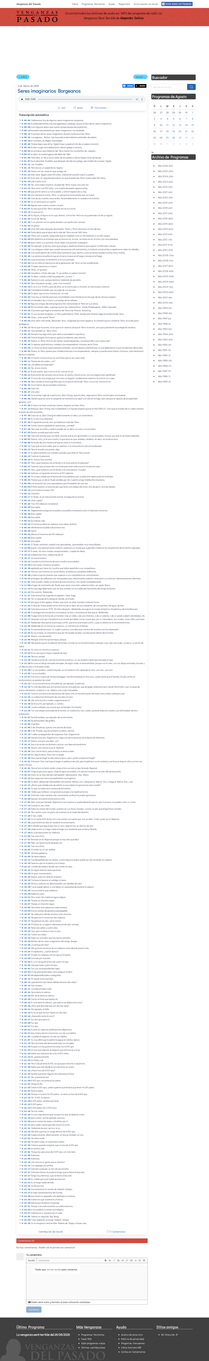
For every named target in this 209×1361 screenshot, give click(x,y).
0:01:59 (26, 198)
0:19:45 (26, 952)
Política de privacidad (132, 1338)
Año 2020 (165, 197)
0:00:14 (26, 131)
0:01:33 (26, 181)
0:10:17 (26, 551)
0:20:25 (26, 992)
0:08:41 (26, 473)
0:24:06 (26, 1220)
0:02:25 (26, 219)
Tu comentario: (34, 1254)
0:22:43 (26, 1132)
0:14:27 (26, 694)
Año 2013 (165, 234)
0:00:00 (26, 120)
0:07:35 (26, 419)
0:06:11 (26, 361)
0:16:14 (26, 775)
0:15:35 (26, 748)
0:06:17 (26, 372)
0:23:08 (26, 1155)
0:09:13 (26, 490)
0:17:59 (26, 843)
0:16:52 (26, 795)
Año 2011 (165, 244)
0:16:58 (26, 799)
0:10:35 (26, 565)
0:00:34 (26, 141)
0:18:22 (26, 867)
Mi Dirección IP (169, 1334)
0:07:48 (26, 429)
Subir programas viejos (93, 1343)
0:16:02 (26, 768)
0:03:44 (26, 263)
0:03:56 (26, 273)
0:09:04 (26, 487)
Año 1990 (164, 355)
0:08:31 (26, 467)
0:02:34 (26, 226)
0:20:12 (26, 979)
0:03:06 (26, 243)
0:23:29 (26, 1179)
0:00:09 (26, 127)
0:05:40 (26, 345)
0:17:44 (26, 829)
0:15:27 (26, 741)
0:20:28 (26, 996)
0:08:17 (26, 453)
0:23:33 (26, 1186)
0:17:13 (26, 806)
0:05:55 (26, 351)
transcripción (100, 107)
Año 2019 (165, 202)
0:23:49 (26, 1203)
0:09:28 (26, 507)
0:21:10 (26, 1043)
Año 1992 (164, 344)
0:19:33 (26, 938)
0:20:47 (26, 1020)
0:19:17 (26, 921)
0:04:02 (26, 277)
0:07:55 (26, 436)
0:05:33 (26, 341)
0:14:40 (26, 707)
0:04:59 (26, 317)
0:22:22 (26, 1104)
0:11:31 (26, 599)
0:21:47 (26, 1077)
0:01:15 (26, 168)
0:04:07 (26, 283)
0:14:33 (26, 697)
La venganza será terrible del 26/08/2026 (43, 1335)
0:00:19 (26, 134)
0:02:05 (26, 205)
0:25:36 (26, 1223)
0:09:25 (26, 504)
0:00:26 (26, 137)
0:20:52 (26, 1030)
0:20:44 (26, 1016)
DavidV (59, 1231)
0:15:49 (26, 758)
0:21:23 (26, 1050)
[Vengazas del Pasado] (37, 21)
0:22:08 (26, 1094)
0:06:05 (26, 358)
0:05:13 (26, 328)
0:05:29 (26, 338)
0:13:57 (26, 677)
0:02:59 (26, 239)
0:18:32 (26, 880)
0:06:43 (26, 385)
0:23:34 (26, 1189)
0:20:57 (26, 1033)
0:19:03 (26, 911)
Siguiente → (140, 77)
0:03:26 (26, 253)
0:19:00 (26, 908)
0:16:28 (26, 782)
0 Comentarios (117, 1231)
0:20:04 (26, 972)
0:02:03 (26, 202)
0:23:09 (26, 1159)
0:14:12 (26, 684)
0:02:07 (26, 209)
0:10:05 (26, 548)
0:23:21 (26, 1172)
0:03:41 (26, 260)
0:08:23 (26, 456)
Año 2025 (165, 171)
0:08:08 (26, 443)
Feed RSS (86, 1338)
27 (180, 137)
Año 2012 (165, 239)
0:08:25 (26, 460)
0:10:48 (26, 575)
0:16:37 (26, 785)
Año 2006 (166, 271)
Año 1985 (164, 381)
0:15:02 (26, 721)
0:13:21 (26, 650)
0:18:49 (26, 894)
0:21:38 (26, 1067)
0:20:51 (26, 1026)
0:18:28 (26, 877)
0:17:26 (26, 816)
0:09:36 (26, 514)
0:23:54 (26, 1210)
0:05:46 (26, 348)
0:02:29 (26, 222)
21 (186, 131)
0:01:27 (26, 178)
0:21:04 (26, 1037)
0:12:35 (26, 626)
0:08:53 (26, 480)
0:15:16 (26, 734)
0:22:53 (26, 1142)
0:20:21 (26, 989)
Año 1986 (164, 376)
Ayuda (112, 4)
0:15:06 (26, 727)
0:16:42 (26, 789)
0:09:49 (26, 531)
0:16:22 (26, 778)
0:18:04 (26, 850)
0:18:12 (26, 860)
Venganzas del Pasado (28, 4)
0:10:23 (26, 555)
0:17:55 (26, 836)
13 (180, 125)
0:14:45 (26, 711)
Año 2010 (165, 250)
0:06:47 (26, 392)
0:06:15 (26, 368)
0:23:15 (26, 1166)
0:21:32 (26, 1057)
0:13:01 (26, 636)
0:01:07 (26, 161)
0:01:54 (26, 195)
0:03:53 (26, 270)
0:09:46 (26, 528)
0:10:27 (26, 558)
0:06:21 (26, 375)
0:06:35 (26, 382)
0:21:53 (26, 1088)
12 (173, 125)
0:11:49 (26, 609)
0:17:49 (26, 833)
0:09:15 (26, 494)
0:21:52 (26, 1084)
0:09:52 (26, 534)
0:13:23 (26, 653)
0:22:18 (26, 1098)
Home (75, 4)
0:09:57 (26, 541)
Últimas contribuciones (93, 1347)
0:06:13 (26, 365)
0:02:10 (26, 212)
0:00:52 (26, 151)
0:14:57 (26, 717)
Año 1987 (164, 371)
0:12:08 (26, 616)
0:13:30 (26, 660)
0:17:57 (26, 840)
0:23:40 (26, 1196)
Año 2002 (166, 292)
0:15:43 (26, 755)
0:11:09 (26, 585)
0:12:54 (26, 633)
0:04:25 (26, 297)
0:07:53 (26, 433)
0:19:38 (26, 945)
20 (180, 131)
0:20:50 (26, 1023)
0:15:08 (26, 731)
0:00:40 (26, 144)
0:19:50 (26, 958)
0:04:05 (26, 280)
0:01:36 (26, 185)
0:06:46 (26, 389)
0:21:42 (26, 1071)
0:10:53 (26, 579)
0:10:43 (26, 572)
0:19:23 (26, 928)
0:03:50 (26, 266)
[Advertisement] (104, 49)
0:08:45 (26, 477)
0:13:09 (26, 643)
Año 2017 (165, 213)
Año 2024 (165, 176)
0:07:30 (26, 416)
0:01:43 (26, 188)
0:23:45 (26, 1200)
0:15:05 (26, 724)
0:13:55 (26, 673)
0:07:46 (26, 426)
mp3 (63, 107)
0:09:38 (26, 517)
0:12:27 (26, 623)
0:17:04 (26, 802)
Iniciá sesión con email (146, 4)
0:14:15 (26, 687)
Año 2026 (165, 165)
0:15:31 (26, 744)
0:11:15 (26, 589)
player (80, 107)
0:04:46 (26, 311)
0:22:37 (26, 1125)
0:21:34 (26, 1064)
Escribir (31, 1260)
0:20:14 (26, 982)
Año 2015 (165, 223)
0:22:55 (26, 1145)
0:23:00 (26, 1149)
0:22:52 (26, 1138)
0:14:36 (26, 700)
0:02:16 (26, 215)
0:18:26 (26, 874)
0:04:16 (26, 290)
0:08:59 (26, 483)
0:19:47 (26, 955)
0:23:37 (26, 1193)
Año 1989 (165, 360)
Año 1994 (165, 334)
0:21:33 (26, 1060)
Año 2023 (165, 181)
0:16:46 (26, 792)
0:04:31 (26, 300)
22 (192, 131)
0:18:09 (26, 857)
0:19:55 (26, 962)
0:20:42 (26, 1013)
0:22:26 (26, 1111)
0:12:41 (26, 630)
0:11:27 (26, 596)
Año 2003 (165, 286)
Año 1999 (165, 308)
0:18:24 (26, 870)
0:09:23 (26, 500)
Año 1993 (165, 339)
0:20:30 (26, 999)
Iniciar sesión (54, 1269)
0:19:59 (26, 965)
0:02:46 (26, 232)
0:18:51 (26, 897)
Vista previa (44, 1260)
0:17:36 (26, 823)
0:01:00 (26, 158)
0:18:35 (26, 884)
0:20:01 (26, 969)
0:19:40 (26, 948)
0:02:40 (26, 229)
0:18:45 (26, 891)
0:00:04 (26, 124)
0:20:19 (26, 986)
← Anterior (23, 77)
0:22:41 (26, 1128)
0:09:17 (26, 497)
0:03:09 (26, 246)
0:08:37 (26, 470)
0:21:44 (26, 1074)
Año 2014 (165, 229)
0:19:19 (26, 925)
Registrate (124, 4)
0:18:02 (26, 846)
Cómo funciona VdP (131, 1347)
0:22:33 (26, 1118)
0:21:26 (26, 1054)
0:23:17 (26, 1169)
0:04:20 (26, 294)
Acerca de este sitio (132, 1334)
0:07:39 (26, 422)
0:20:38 (26, 1006)
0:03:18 (26, 249)
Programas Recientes (93, 4)
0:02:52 (26, 236)
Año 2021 (165, 192)
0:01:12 (26, 164)
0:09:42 (26, 521)
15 (192, 125)
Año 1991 (164, 350)
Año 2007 (165, 265)
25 (167, 137)
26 (173, 137)
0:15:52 (26, 761)
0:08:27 (26, 463)
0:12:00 (26, 613)
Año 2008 (165, 260)
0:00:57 (26, 154)
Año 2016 (165, 218)
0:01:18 (26, 171)
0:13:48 (26, 670)
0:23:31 (26, 1183)
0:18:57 (26, 904)
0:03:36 (26, 256)
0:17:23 (26, 812)
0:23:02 (26, 1152)
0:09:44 (26, 524)
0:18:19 (26, 863)
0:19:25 (26, 931)
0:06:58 (26, 399)
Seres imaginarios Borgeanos (49, 91)
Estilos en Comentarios (133, 1351)
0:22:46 (26, 1135)
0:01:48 (26, 192)
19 (173, 131)
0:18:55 (26, 901)
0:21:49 (26, 1081)
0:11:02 (26, 582)
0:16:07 (26, 772)
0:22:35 (26, 1121)
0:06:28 (26, 378)
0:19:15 (26, 918)
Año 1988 (164, 365)
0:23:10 (26, 1162)
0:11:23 (26, 592)
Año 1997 (164, 318)
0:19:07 (26, 914)
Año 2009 (166, 255)
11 (167, 125)
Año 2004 (166, 281)
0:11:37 (26, 602)
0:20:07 (26, 975)
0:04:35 (26, 304)
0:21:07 (26, 1040)
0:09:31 (26, 511)
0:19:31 (26, 935)
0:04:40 (26, 307)
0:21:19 (26, 1047)
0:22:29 (26, 1115)
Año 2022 (165, 186)
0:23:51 (26, 1206)
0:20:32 (26, 1003)
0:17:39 (26, 826)
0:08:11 (26, 446)
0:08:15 (26, 450)
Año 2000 (165, 302)
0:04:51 (26, 314)
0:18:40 (26, 887)
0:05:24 (26, 334)
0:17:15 (26, 809)
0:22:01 (26, 1091)
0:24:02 (26, 1217)
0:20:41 (26, 1009)
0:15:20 (26, 738)
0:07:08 (26, 405)
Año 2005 (166, 276)
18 (167, 131)
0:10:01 (26, 545)
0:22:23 (26, 1108)
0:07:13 (26, 409)
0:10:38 (26, 568)
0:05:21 (26, 331)
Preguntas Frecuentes (133, 1343)
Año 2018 (165, 207)
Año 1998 (165, 313)
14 (186, 125)
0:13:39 (26, 663)
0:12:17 (26, 619)
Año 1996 (164, 323)
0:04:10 (26, 287)
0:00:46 (26, 147)
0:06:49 (26, 395)
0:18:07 (26, 853)
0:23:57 (26, 1213)
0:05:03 (26, 321)
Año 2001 (165, 297)
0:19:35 (26, 941)
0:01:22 (26, 175)
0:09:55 (26, 538)
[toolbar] (124, 1260)
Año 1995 (165, 328)
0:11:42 (26, 606)
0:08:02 (26, 439)
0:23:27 (26, 1176)
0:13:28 (26, 657)
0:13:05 (26, 640)
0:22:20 (26, 1101)
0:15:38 (26, 751)
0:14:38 (26, 704)
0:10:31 (26, 562)
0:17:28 (26, 819)
